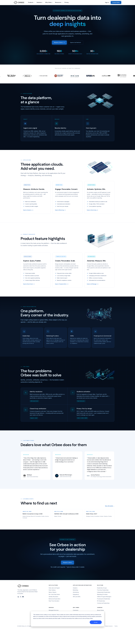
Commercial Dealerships (103, 603)
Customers (75, 610)
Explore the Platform (75, 42)
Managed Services (54, 610)
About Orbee (100, 610)
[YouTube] (23, 597)
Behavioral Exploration (54, 598)
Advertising (76, 592)
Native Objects (52, 592)
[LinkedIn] (18, 597)
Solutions (39, 2)
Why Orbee (48, 2)
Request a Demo (58, 42)
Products (30, 2)
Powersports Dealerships (103, 598)
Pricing (66, 2)
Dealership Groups (102, 588)
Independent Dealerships (103, 592)
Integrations (76, 594)
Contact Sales (116, 2)
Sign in (107, 2)
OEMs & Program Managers (104, 596)
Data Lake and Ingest (54, 588)
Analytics (75, 588)
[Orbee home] (19, 2)
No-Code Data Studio (54, 594)
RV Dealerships (101, 601)
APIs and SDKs (76, 596)
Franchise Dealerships (103, 590)
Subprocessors (109, 626)
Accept (96, 622)
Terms (116, 626)
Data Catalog (52, 590)
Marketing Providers (102, 594)
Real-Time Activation (54, 601)
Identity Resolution (53, 596)
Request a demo (67, 562)
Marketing (75, 590)
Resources (58, 2)
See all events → (109, 506)
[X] (20, 597)
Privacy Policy (89, 618)
